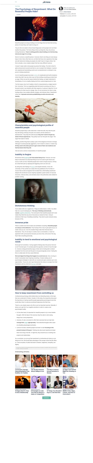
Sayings (33, 368)
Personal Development (68, 389)
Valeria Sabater (72, 9)
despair (33, 166)
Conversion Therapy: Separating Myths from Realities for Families (22, 371)
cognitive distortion (24, 213)
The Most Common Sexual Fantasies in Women (53, 371)
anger (26, 322)
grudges (34, 264)
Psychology (17, 6)
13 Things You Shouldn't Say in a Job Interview (54, 391)
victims (36, 75)
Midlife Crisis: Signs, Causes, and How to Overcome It (69, 392)
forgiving (26, 157)
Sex (47, 368)
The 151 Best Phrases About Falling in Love (37, 370)
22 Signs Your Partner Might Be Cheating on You (69, 371)
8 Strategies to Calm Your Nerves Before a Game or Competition (37, 392)
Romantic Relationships (68, 368)
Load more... (46, 397)
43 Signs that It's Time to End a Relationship (22, 391)
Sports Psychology (35, 389)
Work (48, 389)
